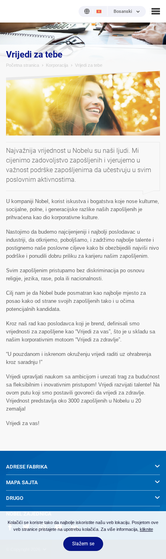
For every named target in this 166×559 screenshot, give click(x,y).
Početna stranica (22, 65)
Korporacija (57, 65)
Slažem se (83, 544)
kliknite (146, 529)
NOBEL (11, 11)
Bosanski (123, 11)
